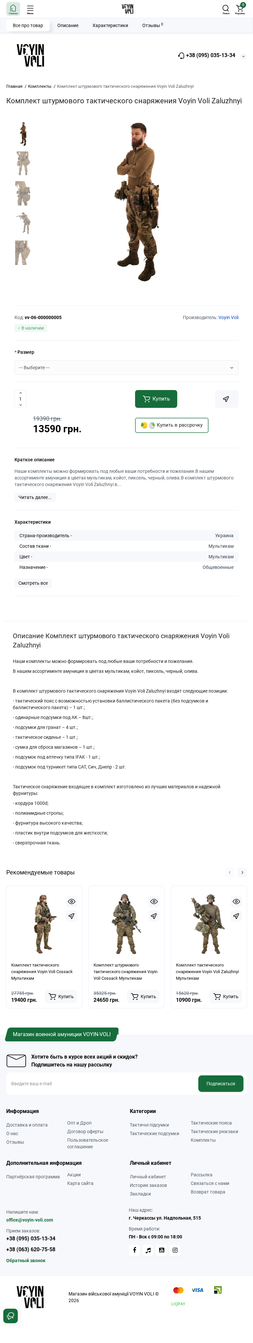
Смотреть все (33, 583)
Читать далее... (35, 497)
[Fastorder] (71, 916)
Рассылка (201, 1174)
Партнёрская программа (33, 1176)
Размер (25, 352)
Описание (67, 25)
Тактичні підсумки (149, 1125)
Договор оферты (85, 1131)
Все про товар (28, 25)
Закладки (140, 1193)
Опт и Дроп (79, 1123)
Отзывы (152, 25)
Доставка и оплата (27, 1125)
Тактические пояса (211, 1123)
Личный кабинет (148, 1176)
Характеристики (110, 25)
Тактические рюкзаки (214, 1131)
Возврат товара (208, 1192)
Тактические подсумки (154, 1133)
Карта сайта (80, 1183)
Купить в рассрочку (179, 425)
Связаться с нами (210, 1183)
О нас (12, 1133)
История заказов (148, 1185)
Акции (74, 1174)
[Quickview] (71, 901)
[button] (229, 872)
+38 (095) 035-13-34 (210, 55)
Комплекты (203, 1140)
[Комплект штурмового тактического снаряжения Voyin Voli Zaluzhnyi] (137, 201)
